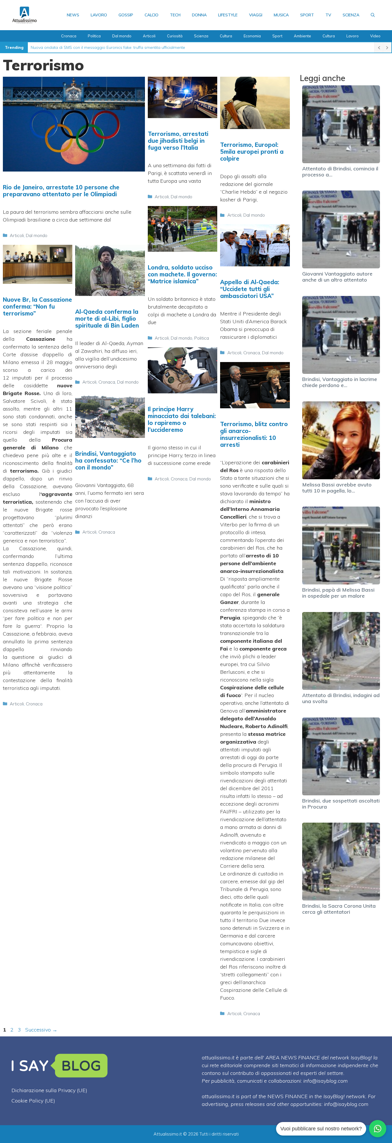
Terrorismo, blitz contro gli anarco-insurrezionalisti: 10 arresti (254, 434)
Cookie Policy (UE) (33, 1100)
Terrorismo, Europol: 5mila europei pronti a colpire (252, 151)
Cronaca (68, 36)
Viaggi (255, 15)
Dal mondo (121, 36)
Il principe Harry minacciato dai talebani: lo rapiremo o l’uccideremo (182, 419)
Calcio (151, 15)
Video (375, 36)
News (73, 15)
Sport (307, 15)
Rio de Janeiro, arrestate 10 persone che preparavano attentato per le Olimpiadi (61, 191)
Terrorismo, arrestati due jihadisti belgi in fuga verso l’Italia (178, 140)
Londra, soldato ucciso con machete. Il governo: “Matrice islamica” (182, 274)
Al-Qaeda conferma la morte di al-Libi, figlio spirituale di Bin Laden (107, 318)
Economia (252, 36)
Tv (328, 15)
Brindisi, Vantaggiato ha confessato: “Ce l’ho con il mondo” (108, 460)
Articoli (149, 36)
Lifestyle (228, 15)
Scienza (351, 15)
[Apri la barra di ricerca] (373, 15)
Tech (175, 15)
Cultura (226, 36)
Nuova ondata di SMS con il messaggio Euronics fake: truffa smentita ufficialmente (108, 47)
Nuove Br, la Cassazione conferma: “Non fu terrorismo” (37, 306)
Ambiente (302, 36)
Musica (281, 15)
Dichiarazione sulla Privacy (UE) (49, 1090)
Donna (199, 15)
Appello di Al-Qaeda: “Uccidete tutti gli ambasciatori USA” (249, 288)
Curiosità (175, 36)
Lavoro (99, 15)
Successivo (41, 1029)
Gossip (126, 15)
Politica (94, 36)
